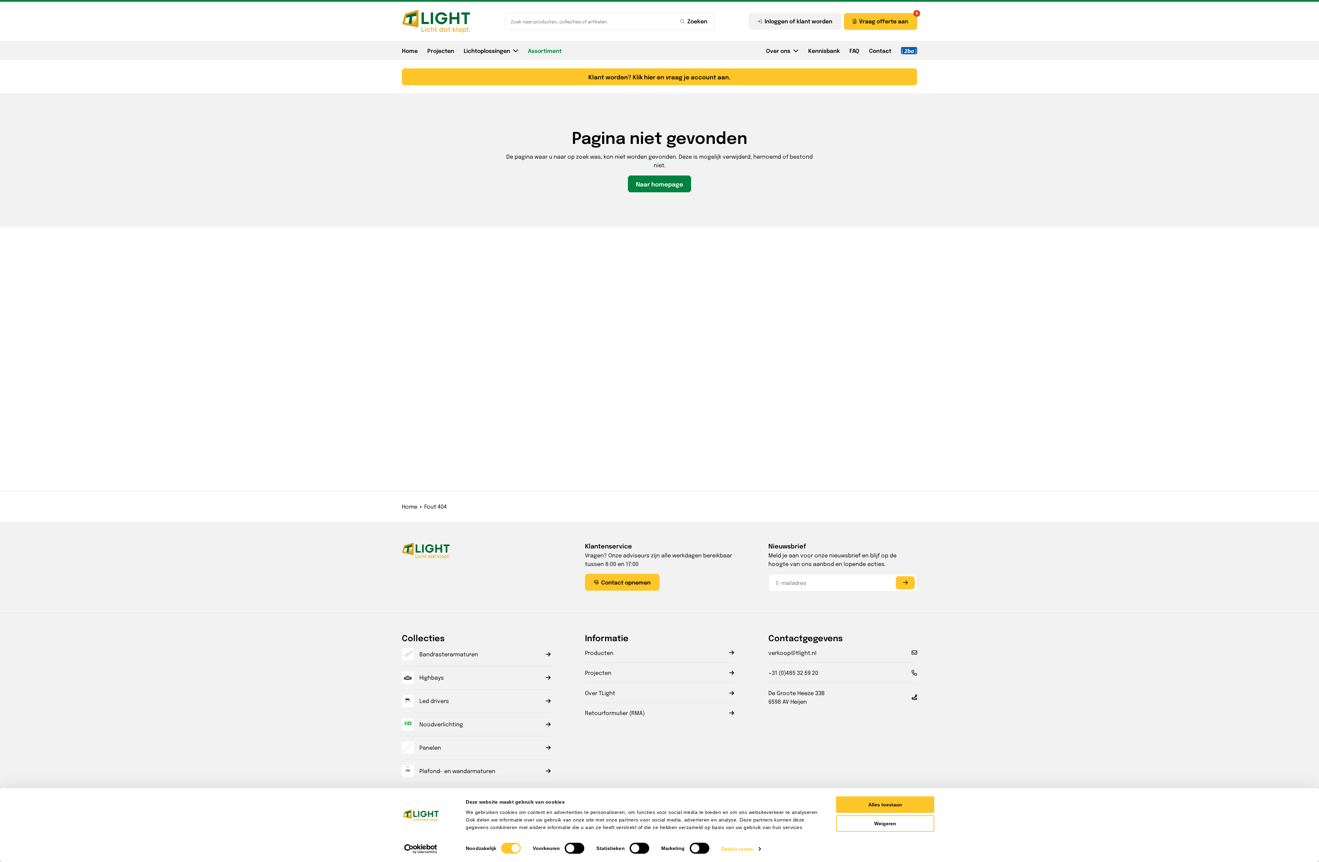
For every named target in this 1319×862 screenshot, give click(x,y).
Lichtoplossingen (487, 50)
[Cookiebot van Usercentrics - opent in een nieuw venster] (421, 849)
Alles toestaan (885, 804)
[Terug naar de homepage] (436, 21)
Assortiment (545, 50)
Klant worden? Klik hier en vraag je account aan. (659, 77)
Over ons (778, 50)
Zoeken (697, 21)
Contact (880, 50)
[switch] (574, 848)
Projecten (440, 50)
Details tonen (737, 849)
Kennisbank (824, 50)
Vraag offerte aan (883, 21)
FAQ (854, 50)
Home (410, 50)
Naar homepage (659, 184)
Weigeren (885, 823)
